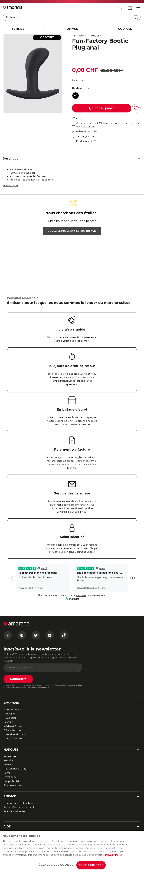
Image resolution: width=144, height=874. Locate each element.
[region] (72, 852)
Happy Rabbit (11, 781)
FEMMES (18, 28)
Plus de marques (13, 785)
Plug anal (96, 35)
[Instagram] (22, 635)
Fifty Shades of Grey (15, 768)
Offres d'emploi (12, 730)
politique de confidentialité (38, 687)
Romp (7, 772)
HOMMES (71, 28)
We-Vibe (9, 760)
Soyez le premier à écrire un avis (72, 231)
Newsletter (10, 717)
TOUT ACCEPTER (91, 865)
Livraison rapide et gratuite (19, 803)
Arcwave (9, 764)
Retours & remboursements (19, 807)
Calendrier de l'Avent (15, 734)
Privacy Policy (114, 854)
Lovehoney (10, 776)
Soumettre (18, 679)
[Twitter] (36, 635)
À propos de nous (14, 709)
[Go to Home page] (12, 7)
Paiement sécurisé (14, 811)
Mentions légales (13, 738)
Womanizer (10, 756)
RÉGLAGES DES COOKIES (55, 864)
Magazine (9, 713)
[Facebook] (8, 635)
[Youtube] (49, 635)
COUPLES (125, 28)
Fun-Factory (79, 35)
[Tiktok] (64, 635)
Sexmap (8, 721)
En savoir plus (10, 185)
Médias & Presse (13, 726)
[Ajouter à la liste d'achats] (136, 108)
